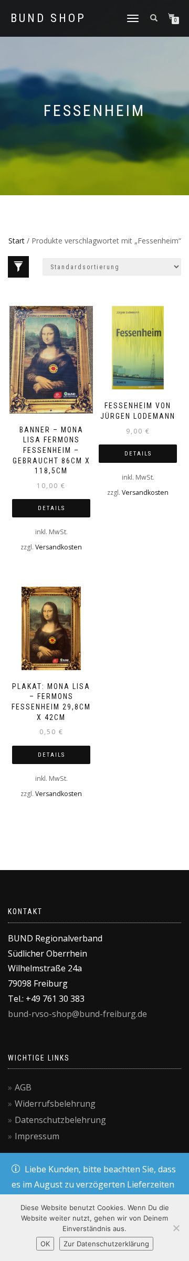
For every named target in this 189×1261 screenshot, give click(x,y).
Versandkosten (58, 547)
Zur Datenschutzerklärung (106, 1243)
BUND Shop (48, 18)
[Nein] (176, 1228)
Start (16, 241)
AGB (23, 1087)
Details (51, 508)
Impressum (37, 1136)
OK (45, 1243)
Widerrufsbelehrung (55, 1103)
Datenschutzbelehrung (60, 1120)
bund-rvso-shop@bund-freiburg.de (77, 1014)
